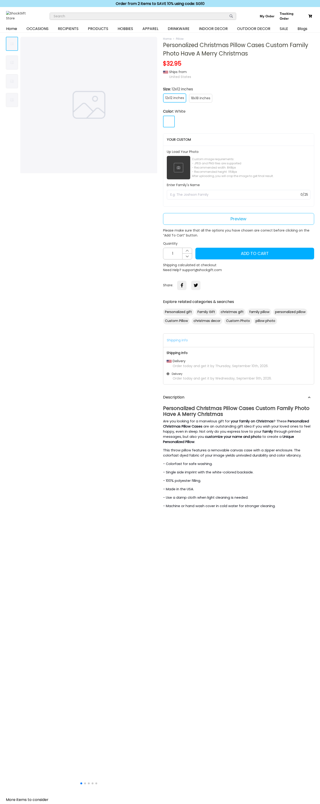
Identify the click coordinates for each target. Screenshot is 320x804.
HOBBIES (125, 28)
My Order (267, 16)
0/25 (304, 194)
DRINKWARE (179, 28)
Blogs (302, 28)
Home (11, 28)
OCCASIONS (37, 28)
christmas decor (206, 320)
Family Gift (206, 312)
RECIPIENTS (68, 28)
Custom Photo (238, 320)
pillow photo (265, 320)
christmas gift (232, 312)
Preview (238, 219)
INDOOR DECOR (213, 28)
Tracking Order (287, 16)
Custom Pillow (176, 320)
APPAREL (150, 28)
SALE (284, 28)
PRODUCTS (98, 28)
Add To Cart (255, 253)
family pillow (259, 312)
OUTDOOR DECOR (253, 28)
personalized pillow (290, 312)
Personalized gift (178, 312)
